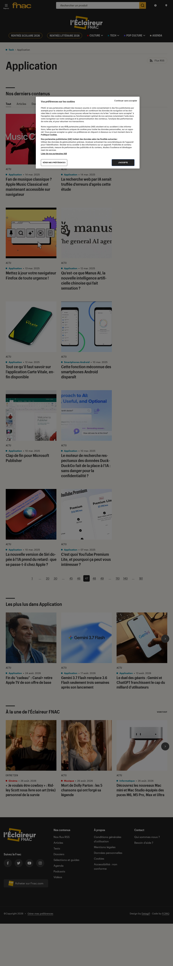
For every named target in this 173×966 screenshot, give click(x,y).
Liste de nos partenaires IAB (54, 153)
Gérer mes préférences (54, 162)
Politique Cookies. (49, 135)
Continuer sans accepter (125, 101)
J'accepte (123, 162)
